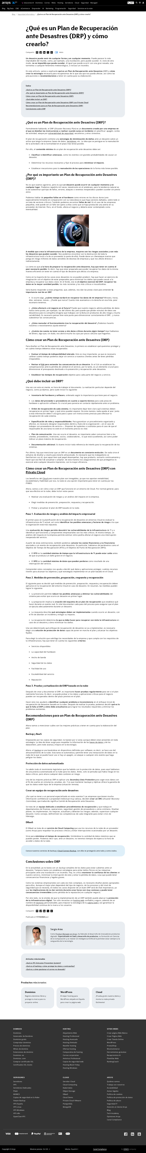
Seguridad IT (112, 1104)
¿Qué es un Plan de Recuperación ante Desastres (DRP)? (48, 90)
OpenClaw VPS (19, 1116)
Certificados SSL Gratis (22, 1065)
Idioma (68, 1149)
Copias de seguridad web (73, 1062)
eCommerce (25, 8)
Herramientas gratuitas (116, 1052)
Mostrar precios (36, 1149)
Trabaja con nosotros (116, 1085)
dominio (40, 903)
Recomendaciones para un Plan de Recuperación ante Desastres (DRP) (54, 106)
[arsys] (6, 3)
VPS (14, 1085)
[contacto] (140, 2)
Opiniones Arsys (113, 1116)
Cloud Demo (68, 1097)
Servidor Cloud (69, 1081)
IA (43, 8)
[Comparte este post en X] (47, 52)
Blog (3, 8)
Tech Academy (113, 1113)
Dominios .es (18, 1055)
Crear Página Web (114, 1036)
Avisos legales (112, 1091)
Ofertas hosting (69, 1049)
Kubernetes (67, 1088)
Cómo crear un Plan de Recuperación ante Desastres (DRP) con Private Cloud (57, 102)
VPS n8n (16, 1113)
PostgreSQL (68, 1104)
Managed (93, 3)
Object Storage (69, 1091)
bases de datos (96, 742)
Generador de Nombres (23, 1036)
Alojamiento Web (70, 1033)
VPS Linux (17, 1107)
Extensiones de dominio (23, 1052)
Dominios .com (19, 1058)
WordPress (111, 1042)
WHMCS (16, 1094)
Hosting (60, 3)
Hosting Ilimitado (70, 1042)
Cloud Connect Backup (67, 851)
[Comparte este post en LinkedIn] (44, 52)
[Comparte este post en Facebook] (40, 52)
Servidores (69, 3)
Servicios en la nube (85, 8)
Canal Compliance (114, 1120)
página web (93, 903)
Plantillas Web (113, 1058)
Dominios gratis (19, 1039)
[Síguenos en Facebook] (125, 1133)
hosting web (78, 900)
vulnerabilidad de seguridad (60, 133)
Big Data (10, 8)
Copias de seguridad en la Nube (26, 1097)
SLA (42, 364)
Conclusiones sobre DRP (36, 109)
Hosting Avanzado (70, 1039)
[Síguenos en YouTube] (139, 1133)
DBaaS (65, 1094)
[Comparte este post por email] (36, 52)
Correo (47, 3)
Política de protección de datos (120, 1097)
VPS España (18, 1104)
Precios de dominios (21, 1046)
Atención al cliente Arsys (117, 1107)
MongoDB (67, 1107)
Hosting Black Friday (71, 1065)
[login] (143, 2)
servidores (71, 141)
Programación (60, 8)
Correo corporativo (71, 1055)
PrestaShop (112, 1046)
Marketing (49, 8)
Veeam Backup (19, 1101)
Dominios (39, 3)
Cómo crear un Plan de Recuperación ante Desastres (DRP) (49, 96)
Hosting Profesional (71, 1036)
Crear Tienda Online (115, 1039)
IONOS (126, 1149)
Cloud (77, 3)
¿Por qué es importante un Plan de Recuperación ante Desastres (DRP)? (55, 93)
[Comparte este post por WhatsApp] (51, 52)
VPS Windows (18, 1110)
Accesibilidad (112, 1088)
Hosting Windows (70, 1068)
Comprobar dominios (22, 1042)
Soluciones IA (28, 3)
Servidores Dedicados (22, 1088)
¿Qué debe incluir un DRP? (36, 99)
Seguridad (85, 3)
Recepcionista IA (114, 1055)
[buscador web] (136, 2)
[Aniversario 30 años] (14, 3)
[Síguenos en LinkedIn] (132, 1133)
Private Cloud (35, 472)
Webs (54, 3)
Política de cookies (114, 1094)
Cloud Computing (70, 1085)
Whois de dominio (20, 1049)
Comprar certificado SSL (23, 1062)
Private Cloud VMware (72, 1101)
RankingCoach (113, 1062)
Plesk (15, 1091)
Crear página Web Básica (117, 1033)
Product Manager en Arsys (66, 934)
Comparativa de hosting (73, 1052)
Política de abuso (114, 1101)
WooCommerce (113, 1049)
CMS (17, 8)
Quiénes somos (113, 1081)
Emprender (36, 8)
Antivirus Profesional (71, 1058)
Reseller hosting (69, 1046)
